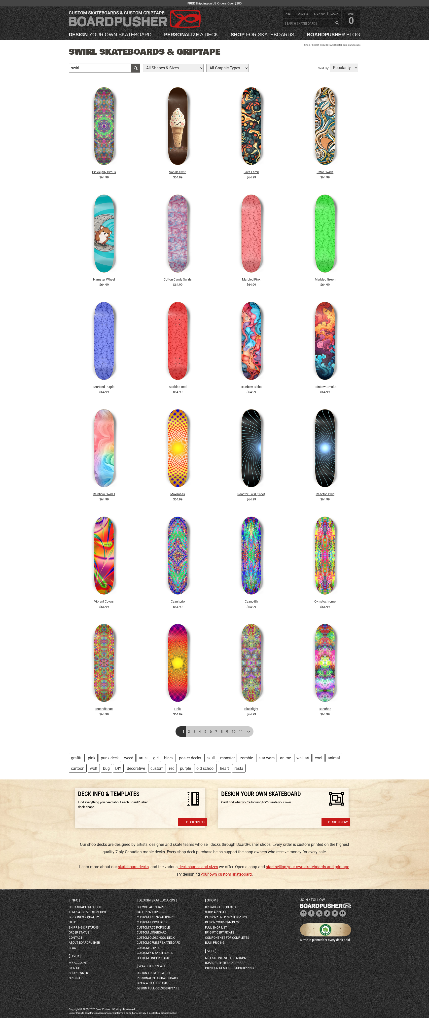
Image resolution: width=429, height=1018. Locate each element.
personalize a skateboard (157, 978)
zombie (246, 758)
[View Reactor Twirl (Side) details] (251, 449)
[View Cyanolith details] (251, 557)
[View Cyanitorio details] (178, 557)
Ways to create (152, 966)
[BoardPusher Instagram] (303, 913)
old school (205, 768)
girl (156, 758)
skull (211, 758)
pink (91, 758)
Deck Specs (195, 822)
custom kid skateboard (155, 953)
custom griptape (150, 948)
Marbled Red (177, 387)
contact (75, 937)
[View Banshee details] (325, 664)
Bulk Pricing (214, 942)
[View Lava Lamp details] (251, 127)
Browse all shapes (151, 907)
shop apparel (215, 912)
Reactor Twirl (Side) (251, 494)
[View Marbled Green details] (325, 235)
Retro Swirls (325, 172)
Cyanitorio (178, 601)
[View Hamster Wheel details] (104, 235)
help (289, 13)
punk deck (110, 758)
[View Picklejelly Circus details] (104, 127)
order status (79, 932)
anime (285, 758)
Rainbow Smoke (325, 387)
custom (157, 768)
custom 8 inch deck (152, 922)
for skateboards (262, 34)
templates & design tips (87, 912)
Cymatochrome (325, 601)
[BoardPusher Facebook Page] (311, 913)
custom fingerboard (153, 958)
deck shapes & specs (85, 907)
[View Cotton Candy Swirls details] (178, 235)
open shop (77, 978)
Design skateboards (157, 900)
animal (334, 758)
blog (333, 34)
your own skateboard (110, 34)
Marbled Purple (103, 387)
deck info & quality (84, 917)
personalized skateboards (226, 917)
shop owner (78, 973)
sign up (319, 13)
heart (224, 768)
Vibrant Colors (104, 601)
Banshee (325, 709)
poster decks (190, 758)
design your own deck (222, 922)
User (75, 956)
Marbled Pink (251, 279)
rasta (238, 768)
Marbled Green (325, 279)
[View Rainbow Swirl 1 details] (104, 449)
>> (248, 731)
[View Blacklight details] (251, 664)
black (169, 758)
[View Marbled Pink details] (251, 235)
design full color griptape (158, 988)
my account (78, 963)
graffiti (76, 758)
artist (143, 758)
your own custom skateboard (226, 874)
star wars (266, 758)
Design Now (338, 822)
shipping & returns (84, 927)
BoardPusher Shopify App (225, 963)
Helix (177, 709)
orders (303, 13)
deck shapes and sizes (198, 866)
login (334, 13)
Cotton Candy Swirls (178, 279)
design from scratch (153, 973)
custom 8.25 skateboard (156, 917)
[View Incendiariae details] (104, 664)
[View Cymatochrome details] (325, 557)
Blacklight (251, 709)
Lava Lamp (251, 172)
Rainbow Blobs (251, 387)
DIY (118, 768)
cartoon (77, 768)
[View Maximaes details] (178, 449)
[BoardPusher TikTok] (327, 913)
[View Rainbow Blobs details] (251, 342)
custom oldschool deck (156, 937)
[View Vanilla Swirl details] (178, 127)
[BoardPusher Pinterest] (335, 913)
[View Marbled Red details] (178, 342)
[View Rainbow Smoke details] (325, 342)
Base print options (151, 912)
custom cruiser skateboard (158, 942)
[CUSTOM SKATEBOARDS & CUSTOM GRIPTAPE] (135, 27)
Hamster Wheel (104, 279)
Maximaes (177, 494)
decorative (136, 768)
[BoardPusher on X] (319, 913)
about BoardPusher (84, 942)
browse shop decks (220, 907)
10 (234, 731)
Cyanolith (251, 601)
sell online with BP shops (225, 958)
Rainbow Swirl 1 (104, 494)
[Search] (336, 23)
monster (227, 758)
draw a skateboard (152, 983)
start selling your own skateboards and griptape (307, 866)
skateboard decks (133, 866)
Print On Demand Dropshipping (229, 968)
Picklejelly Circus (104, 172)
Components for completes (227, 937)
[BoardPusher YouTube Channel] (342, 913)
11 (241, 731)
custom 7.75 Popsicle (153, 927)
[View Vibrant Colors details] (104, 557)
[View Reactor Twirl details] (325, 449)
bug (106, 768)
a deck (191, 34)
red (172, 768)
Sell (211, 951)
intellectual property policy (163, 1013)
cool (318, 758)
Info (74, 900)
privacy (142, 1013)
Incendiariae (104, 709)
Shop (307, 44)
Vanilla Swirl (177, 172)
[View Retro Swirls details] (325, 127)
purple (185, 768)
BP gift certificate (219, 932)
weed (128, 758)
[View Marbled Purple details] (104, 342)
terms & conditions (127, 1013)
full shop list (216, 927)
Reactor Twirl (325, 494)
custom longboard (152, 932)
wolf (94, 768)
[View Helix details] (178, 664)
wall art (302, 758)
